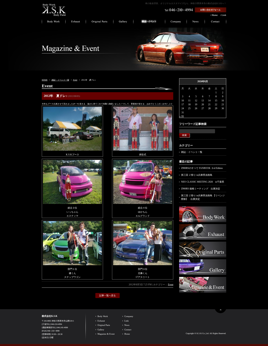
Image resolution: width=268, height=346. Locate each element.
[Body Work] (202, 220)
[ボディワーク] (54, 22)
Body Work (103, 316)
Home (127, 334)
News (126, 325)
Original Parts (104, 325)
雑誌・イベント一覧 (60, 80)
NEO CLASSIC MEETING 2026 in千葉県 (202, 181)
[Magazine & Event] (202, 290)
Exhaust (101, 321)
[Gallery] (202, 273)
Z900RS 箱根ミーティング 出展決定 (200, 188)
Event (75, 80)
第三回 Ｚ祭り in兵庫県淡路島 (196, 175)
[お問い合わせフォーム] (210, 11)
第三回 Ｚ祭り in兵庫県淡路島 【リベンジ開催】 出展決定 (203, 197)
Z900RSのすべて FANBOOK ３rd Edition (202, 168)
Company (128, 316)
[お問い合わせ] (215, 22)
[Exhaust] (202, 237)
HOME (44, 80)
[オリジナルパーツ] (99, 22)
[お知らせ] (196, 22)
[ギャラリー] (123, 22)
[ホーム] (54, 15)
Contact (127, 329)
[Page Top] (220, 311)
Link (126, 321)
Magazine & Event (106, 334)
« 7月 (181, 116)
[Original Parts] (202, 255)
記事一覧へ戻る (107, 295)
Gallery (101, 329)
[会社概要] (176, 22)
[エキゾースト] (76, 22)
